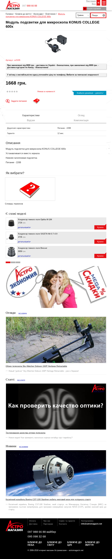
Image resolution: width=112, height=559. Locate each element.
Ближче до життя (23, 14)
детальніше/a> (24, 227)
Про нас (46, 521)
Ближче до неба (35, 543)
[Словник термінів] (36, 101)
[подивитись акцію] (56, 287)
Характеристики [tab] (31, 115)
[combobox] (83, 15)
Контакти (63, 524)
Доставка (33, 524)
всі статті (21, 380)
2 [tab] (13, 262)
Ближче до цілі (74, 543)
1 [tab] (8, 262)
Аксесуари (38, 14)
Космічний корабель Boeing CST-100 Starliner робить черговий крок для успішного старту (48, 499)
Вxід (94, 4)
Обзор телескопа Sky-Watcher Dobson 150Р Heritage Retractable (36, 366)
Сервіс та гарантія (67, 521)
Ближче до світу (54, 543)
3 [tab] (18, 262)
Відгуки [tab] (31, 120)
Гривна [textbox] (80, 15)
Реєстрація (91, 1)
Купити (100, 227)
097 (29, 6)
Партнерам (48, 524)
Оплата (32, 521)
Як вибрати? (15, 173)
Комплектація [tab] (81, 120)
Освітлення (50, 14)
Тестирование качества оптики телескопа (25, 433)
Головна (9, 14)
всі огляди (23, 313)
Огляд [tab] (81, 115)
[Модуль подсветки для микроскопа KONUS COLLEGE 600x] (56, 44)
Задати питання (19, 101)
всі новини (23, 447)
